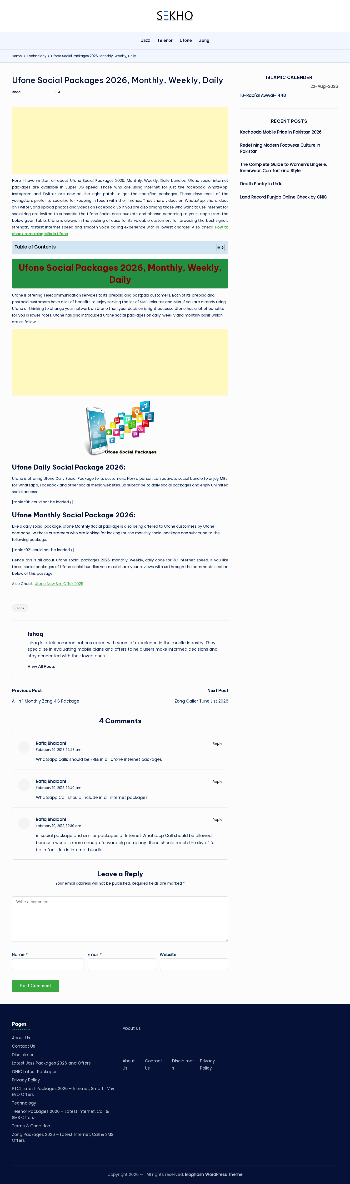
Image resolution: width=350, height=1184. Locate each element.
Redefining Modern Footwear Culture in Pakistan (280, 148)
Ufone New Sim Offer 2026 (59, 583)
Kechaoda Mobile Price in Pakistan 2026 (281, 132)
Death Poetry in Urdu (261, 184)
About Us (21, 1038)
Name (20, 954)
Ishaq (35, 633)
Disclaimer (23, 1055)
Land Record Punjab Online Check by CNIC (283, 197)
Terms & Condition (31, 1126)
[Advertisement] (120, 140)
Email (95, 954)
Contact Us (23, 1046)
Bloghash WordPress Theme (214, 1174)
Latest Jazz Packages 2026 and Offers (51, 1063)
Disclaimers (183, 1064)
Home (17, 56)
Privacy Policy (26, 1080)
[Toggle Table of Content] (218, 247)
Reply (217, 743)
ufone (20, 608)
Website (168, 954)
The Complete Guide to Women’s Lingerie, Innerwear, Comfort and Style (283, 167)
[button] (41, 666)
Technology (36, 56)
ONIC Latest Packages (34, 1072)
